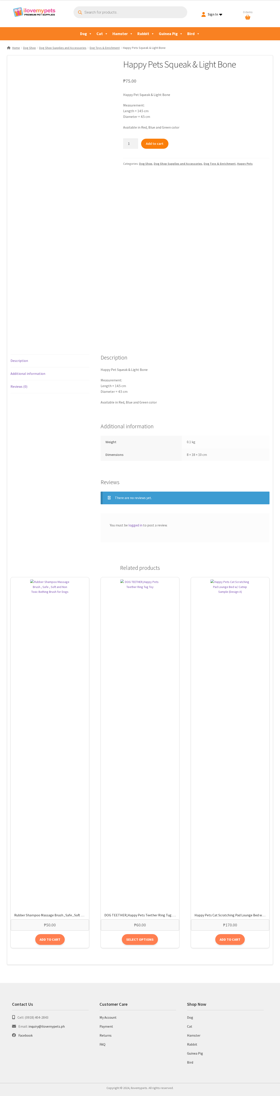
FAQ (102, 1044)
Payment (106, 1026)
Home (16, 48)
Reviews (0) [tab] (18, 386)
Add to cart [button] (50, 939)
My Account (108, 1017)
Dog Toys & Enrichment (105, 48)
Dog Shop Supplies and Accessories (62, 48)
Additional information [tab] (27, 373)
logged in (135, 525)
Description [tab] (19, 360)
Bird (191, 33)
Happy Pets (245, 164)
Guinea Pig (168, 33)
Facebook (25, 1035)
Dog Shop (29, 48)
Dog (83, 33)
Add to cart (154, 143)
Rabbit (143, 33)
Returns (106, 1035)
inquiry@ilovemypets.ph (46, 1026)
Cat (99, 33)
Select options (140, 939)
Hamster (120, 33)
